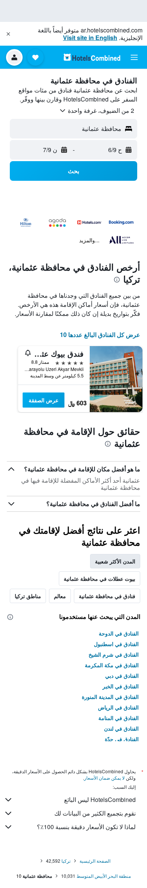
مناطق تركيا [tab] (28, 596)
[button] (8, 34)
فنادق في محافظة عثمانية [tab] (107, 596)
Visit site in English (90, 37)
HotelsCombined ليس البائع (100, 799)
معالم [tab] (60, 596)
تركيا (65, 860)
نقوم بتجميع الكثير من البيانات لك (95, 813)
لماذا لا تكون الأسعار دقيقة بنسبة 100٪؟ (86, 826)
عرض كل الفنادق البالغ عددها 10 (100, 334)
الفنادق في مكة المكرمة (112, 665)
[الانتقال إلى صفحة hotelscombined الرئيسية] (92, 57)
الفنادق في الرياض (118, 707)
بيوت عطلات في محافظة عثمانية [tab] (99, 578)
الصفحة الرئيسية (95, 860)
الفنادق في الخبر (121, 686)
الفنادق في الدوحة (119, 633)
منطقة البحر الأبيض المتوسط (104, 876)
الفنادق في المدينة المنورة (110, 696)
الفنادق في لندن (121, 728)
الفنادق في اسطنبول (116, 644)
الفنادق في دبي (122, 675)
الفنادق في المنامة (118, 718)
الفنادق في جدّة (122, 739)
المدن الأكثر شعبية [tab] (115, 561)
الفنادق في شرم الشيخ (114, 654)
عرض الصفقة (43, 400)
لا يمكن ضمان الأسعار (104, 777)
